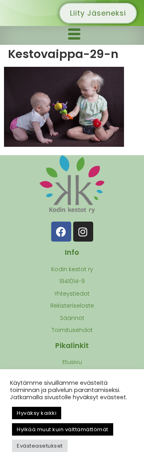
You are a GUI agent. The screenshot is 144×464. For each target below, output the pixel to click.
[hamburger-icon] (74, 35)
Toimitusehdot (72, 330)
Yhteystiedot (72, 294)
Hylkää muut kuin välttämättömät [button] (62, 429)
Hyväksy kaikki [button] (36, 413)
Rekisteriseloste (72, 306)
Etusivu (72, 362)
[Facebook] (61, 232)
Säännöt (72, 318)
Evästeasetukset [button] (40, 446)
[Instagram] (83, 232)
